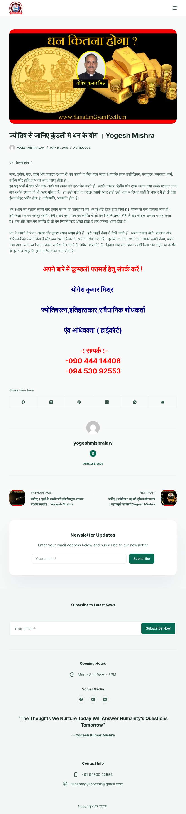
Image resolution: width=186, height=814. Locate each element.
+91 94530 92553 (97, 774)
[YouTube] (105, 699)
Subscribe (141, 558)
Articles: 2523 (93, 463)
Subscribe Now (158, 628)
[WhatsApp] (135, 402)
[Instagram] (93, 699)
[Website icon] (93, 453)
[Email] (163, 402)
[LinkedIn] (107, 402)
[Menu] (175, 8)
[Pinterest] (79, 402)
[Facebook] (23, 402)
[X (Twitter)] (51, 402)
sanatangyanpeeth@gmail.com (97, 784)
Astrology (81, 147)
